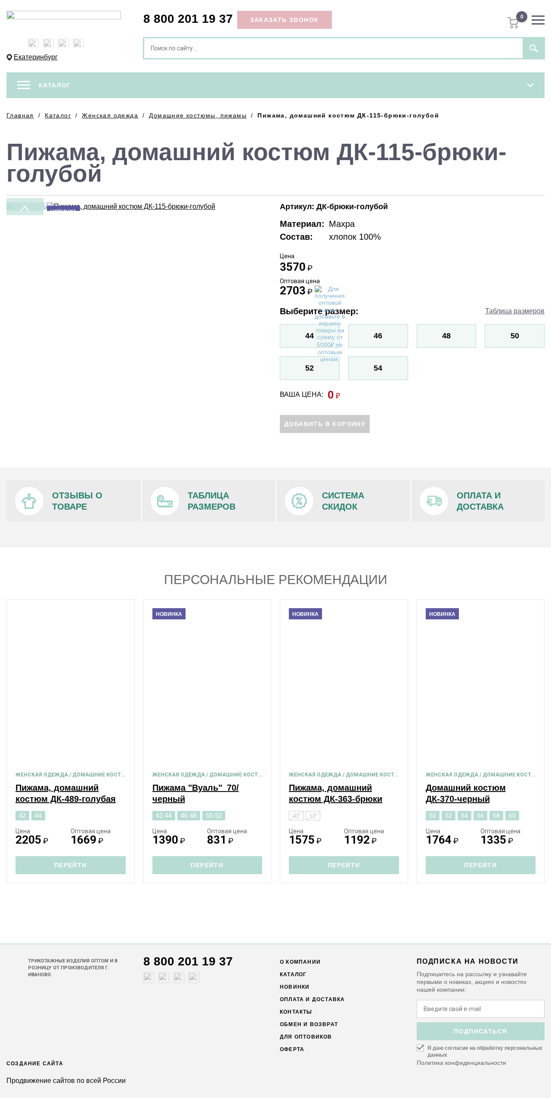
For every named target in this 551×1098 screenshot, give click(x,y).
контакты (296, 1012)
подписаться (480, 1031)
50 (515, 335)
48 (446, 335)
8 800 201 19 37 (188, 18)
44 (309, 335)
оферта (292, 1049)
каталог (293, 974)
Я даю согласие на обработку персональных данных (484, 1051)
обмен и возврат (309, 1024)
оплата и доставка (312, 999)
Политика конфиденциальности (461, 1062)
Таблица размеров (515, 311)
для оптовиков (306, 1037)
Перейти (70, 865)
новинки (295, 987)
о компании (300, 962)
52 (309, 368)
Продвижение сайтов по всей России (66, 1080)
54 (378, 368)
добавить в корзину (324, 424)
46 (378, 335)
